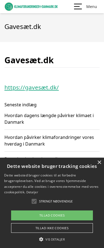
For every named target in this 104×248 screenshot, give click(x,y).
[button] (52, 239)
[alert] (52, 203)
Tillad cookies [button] (52, 215)
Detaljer (32, 192)
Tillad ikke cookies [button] (52, 228)
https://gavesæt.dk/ (31, 87)
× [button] (99, 162)
